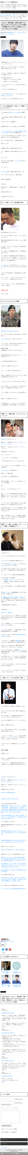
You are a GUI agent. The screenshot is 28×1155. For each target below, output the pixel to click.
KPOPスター (3, 34)
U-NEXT (3, 439)
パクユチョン (18, 160)
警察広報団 (18, 640)
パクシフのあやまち (5, 338)
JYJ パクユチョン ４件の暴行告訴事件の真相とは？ (13, 888)
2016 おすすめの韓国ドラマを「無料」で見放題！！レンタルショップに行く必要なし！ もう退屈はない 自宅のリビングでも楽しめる (14, 817)
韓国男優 (10, 32)
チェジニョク (22, 650)
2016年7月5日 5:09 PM (7, 1076)
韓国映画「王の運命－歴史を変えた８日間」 (13, 597)
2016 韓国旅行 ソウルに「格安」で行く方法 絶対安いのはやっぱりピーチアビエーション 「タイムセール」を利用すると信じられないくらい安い (13, 865)
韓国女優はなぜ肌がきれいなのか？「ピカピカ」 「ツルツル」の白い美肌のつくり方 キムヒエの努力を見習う (13, 832)
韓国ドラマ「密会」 (12, 563)
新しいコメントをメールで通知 (9, 1129)
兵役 (19, 32)
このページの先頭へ (15, 1153)
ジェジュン (16, 735)
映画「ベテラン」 (7, 592)
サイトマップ (4, 1147)
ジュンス (8, 737)
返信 (4, 1026)
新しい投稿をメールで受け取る (9, 1132)
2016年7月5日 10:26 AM (7, 1060)
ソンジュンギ (10, 34)
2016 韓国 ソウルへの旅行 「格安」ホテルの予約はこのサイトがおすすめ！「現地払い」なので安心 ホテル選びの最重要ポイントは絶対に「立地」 (13, 879)
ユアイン (15, 32)
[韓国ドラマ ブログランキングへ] (5, 939)
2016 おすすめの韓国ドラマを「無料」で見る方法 (13, 849)
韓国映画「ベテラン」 (9, 579)
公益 (10, 94)
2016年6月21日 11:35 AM (8, 1032)
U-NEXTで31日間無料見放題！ (8, 792)
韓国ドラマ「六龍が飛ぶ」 (7, 612)
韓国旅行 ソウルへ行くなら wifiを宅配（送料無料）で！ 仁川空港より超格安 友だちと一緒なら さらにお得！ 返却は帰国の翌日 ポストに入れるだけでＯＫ (13, 859)
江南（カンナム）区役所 (15, 112)
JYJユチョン (23, 32)
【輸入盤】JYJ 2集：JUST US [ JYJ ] (10, 331)
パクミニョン (9, 443)
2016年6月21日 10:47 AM (8, 1012)
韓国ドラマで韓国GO (9, 2)
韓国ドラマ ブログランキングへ (7, 941)
